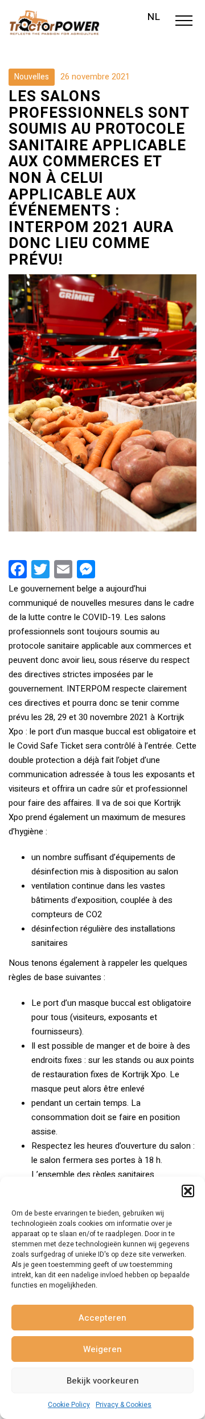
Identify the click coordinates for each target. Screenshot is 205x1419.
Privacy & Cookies (123, 1405)
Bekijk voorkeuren (103, 1380)
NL (154, 17)
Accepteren (102, 1318)
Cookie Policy (69, 1405)
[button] (188, 1191)
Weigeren (102, 1349)
